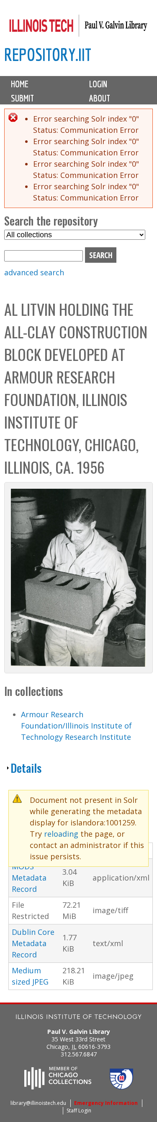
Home (19, 84)
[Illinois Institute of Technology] (79, 1018)
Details (25, 767)
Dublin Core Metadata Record (33, 943)
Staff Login (79, 1110)
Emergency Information (106, 1103)
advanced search (34, 272)
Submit (22, 98)
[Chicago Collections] (57, 1087)
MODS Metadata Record (29, 877)
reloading (61, 834)
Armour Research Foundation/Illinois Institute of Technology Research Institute (76, 725)
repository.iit (47, 54)
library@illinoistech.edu (38, 1103)
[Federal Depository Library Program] (121, 1087)
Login (98, 84)
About (99, 98)
